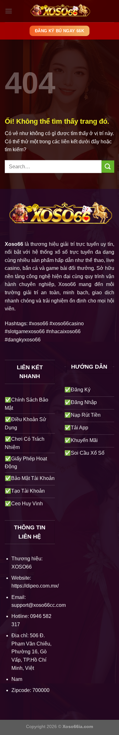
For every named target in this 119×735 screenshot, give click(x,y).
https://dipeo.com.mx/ (35, 586)
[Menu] (8, 11)
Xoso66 (14, 244)
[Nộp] (108, 166)
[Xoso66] (59, 11)
